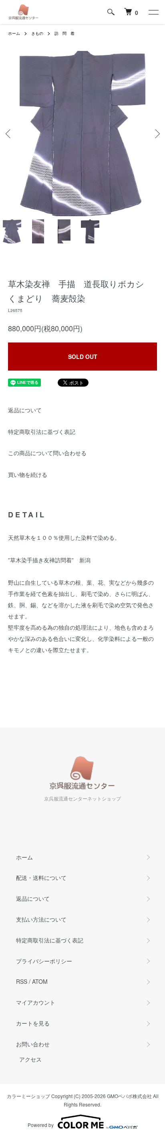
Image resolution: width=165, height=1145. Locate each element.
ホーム (14, 33)
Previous (9, 134)
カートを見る (33, 1023)
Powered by (41, 1124)
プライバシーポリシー (44, 961)
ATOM (40, 981)
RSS (21, 981)
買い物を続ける (27, 474)
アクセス (30, 1059)
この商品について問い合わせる (47, 453)
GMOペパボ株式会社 (129, 1095)
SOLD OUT (82, 357)
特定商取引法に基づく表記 (41, 432)
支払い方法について (41, 919)
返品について (25, 410)
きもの (37, 33)
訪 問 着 (64, 33)
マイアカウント (35, 1002)
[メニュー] (153, 12)
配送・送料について (41, 877)
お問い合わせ (33, 1044)
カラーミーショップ (28, 1095)
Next (156, 134)
